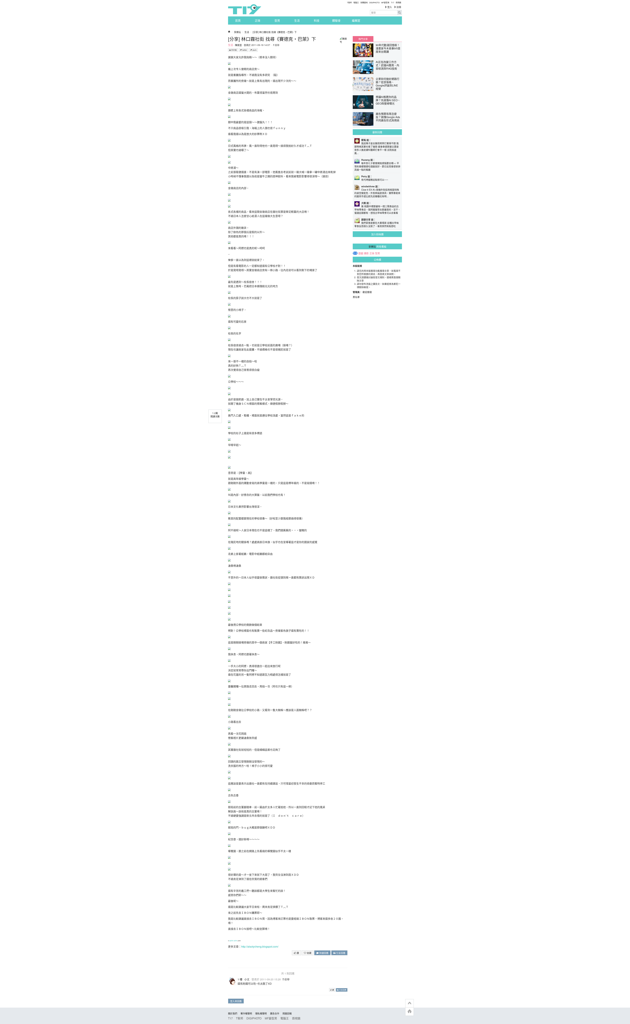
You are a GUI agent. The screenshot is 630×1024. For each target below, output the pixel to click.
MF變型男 (385, 2)
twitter (244, 50)
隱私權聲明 (261, 1013)
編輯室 (356, 20)
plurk (254, 50)
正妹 (257, 20)
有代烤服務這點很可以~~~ (374, 179)
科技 (316, 20)
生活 (297, 20)
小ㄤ (247, 979)
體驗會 (336, 20)
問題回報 (287, 1013)
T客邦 (349, 2)
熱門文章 (363, 39)
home (409, 1011)
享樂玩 (237, 32)
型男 (277, 20)
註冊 (398, 7)
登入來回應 (236, 1001)
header (409, 1003)
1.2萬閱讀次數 (215, 414)
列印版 (234, 50)
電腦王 (356, 2)
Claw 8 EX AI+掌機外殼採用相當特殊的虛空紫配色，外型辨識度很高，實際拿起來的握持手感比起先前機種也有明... (377, 193)
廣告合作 (274, 1013)
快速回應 (323, 952)
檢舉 (276, 45)
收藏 (308, 952)
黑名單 (356, 297)
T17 (244, 9)
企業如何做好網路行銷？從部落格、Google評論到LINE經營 (387, 84)
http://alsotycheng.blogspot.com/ (259, 946)
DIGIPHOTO (374, 2)
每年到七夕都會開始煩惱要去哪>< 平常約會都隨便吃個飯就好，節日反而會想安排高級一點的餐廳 (377, 166)
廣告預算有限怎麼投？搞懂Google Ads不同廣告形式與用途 (388, 117)
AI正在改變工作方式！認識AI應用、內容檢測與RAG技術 (387, 65)
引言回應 (340, 952)
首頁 (238, 20)
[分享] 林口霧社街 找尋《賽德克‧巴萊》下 (275, 32)
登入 (389, 7)
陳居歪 (238, 45)
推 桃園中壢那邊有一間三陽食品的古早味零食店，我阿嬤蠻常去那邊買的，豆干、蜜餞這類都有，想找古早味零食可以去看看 (377, 209)
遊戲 (360, 253)
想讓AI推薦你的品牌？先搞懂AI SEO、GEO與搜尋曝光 (388, 100)
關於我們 (232, 1013)
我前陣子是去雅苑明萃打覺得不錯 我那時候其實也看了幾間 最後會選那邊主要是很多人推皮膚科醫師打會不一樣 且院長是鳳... (376, 148)
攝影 (366, 253)
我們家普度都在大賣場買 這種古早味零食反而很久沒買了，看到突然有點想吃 (376, 224)
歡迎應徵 (367, 292)
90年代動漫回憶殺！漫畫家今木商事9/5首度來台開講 (388, 48)
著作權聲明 (246, 1013)
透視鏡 (398, 2)
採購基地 (364, 2)
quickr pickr (233, 941)
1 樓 (240, 979)
